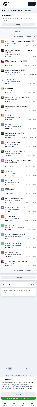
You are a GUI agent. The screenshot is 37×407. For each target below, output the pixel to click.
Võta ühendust (19, 376)
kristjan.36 (8, 92)
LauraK (7, 63)
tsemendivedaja (9, 173)
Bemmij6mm (9, 236)
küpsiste (31, 383)
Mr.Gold (7, 166)
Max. (6, 45)
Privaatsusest (9, 376)
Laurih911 (8, 164)
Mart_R (7, 202)
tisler (6, 238)
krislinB (7, 99)
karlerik (7, 220)
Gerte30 (7, 153)
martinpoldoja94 (10, 254)
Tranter (7, 74)
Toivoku (7, 155)
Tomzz (7, 81)
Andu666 (7, 209)
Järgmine (28, 36)
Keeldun (18, 394)
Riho (6, 83)
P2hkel (7, 72)
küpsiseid (4, 387)
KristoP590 (8, 90)
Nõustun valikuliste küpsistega (19, 398)
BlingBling (8, 128)
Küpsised (28, 376)
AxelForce (8, 54)
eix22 (6, 43)
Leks (6, 135)
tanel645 (7, 175)
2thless (7, 126)
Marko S (7, 56)
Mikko (7, 101)
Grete (6, 65)
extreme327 (8, 137)
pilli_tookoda (9, 146)
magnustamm (9, 245)
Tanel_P (7, 193)
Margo (7, 144)
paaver (7, 263)
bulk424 (7, 191)
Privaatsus (30, 389)
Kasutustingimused (19, 389)
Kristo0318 (8, 200)
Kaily (6, 108)
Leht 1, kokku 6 (17, 36)
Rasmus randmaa (10, 227)
